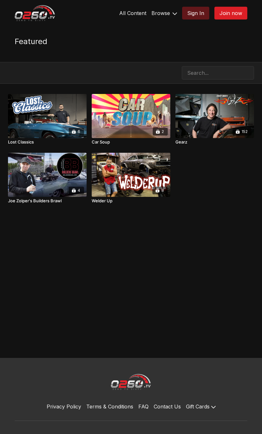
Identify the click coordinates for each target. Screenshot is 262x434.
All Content (132, 13)
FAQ (143, 406)
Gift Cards (198, 406)
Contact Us (167, 406)
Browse (161, 13)
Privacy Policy (64, 406)
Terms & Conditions (109, 406)
